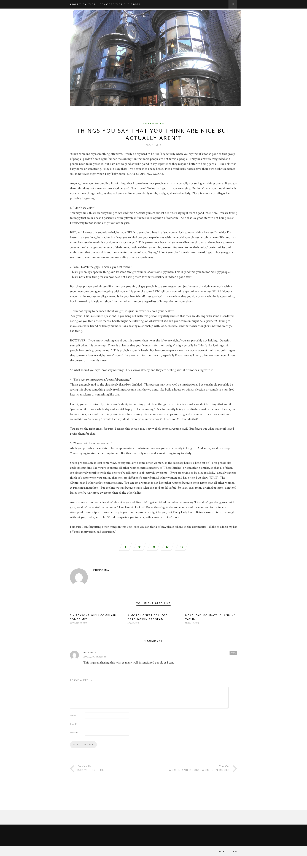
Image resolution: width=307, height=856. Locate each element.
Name (73, 715)
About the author (82, 4)
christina (101, 570)
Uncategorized (153, 123)
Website (74, 732)
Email (73, 724)
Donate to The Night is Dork (120, 4)
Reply (233, 652)
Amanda (89, 652)
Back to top (227, 851)
